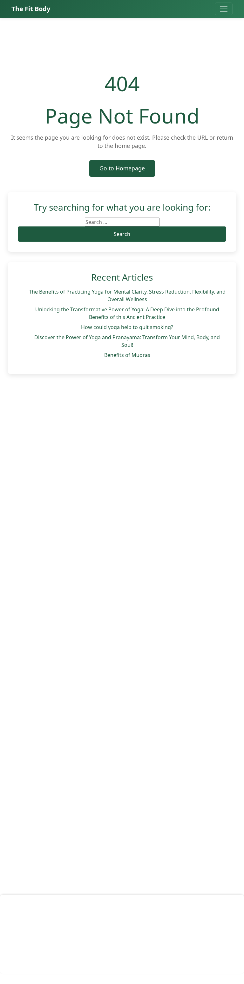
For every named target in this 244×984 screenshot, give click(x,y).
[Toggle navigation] (224, 9)
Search (122, 234)
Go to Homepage (122, 168)
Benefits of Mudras (127, 355)
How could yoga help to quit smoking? (127, 327)
